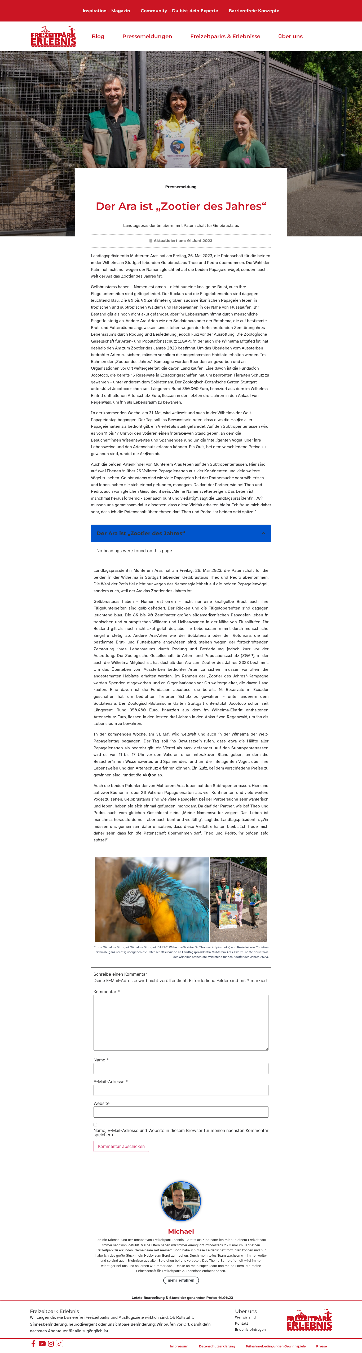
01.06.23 (225, 1297)
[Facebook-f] (33, 1343)
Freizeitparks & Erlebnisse (225, 36)
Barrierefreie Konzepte (254, 10)
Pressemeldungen (147, 36)
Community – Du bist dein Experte (179, 10)
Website (101, 1103)
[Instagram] (50, 1343)
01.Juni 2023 (200, 240)
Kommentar (107, 991)
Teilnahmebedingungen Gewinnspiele (276, 1346)
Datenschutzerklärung (217, 1346)
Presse (321, 1346)
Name (101, 1060)
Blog (98, 36)
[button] (264, 533)
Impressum (179, 1346)
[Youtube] (42, 1343)
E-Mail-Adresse (111, 1081)
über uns (290, 36)
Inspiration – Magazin (106, 10)
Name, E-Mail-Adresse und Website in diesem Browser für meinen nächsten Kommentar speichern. (181, 1132)
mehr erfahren (181, 1280)
